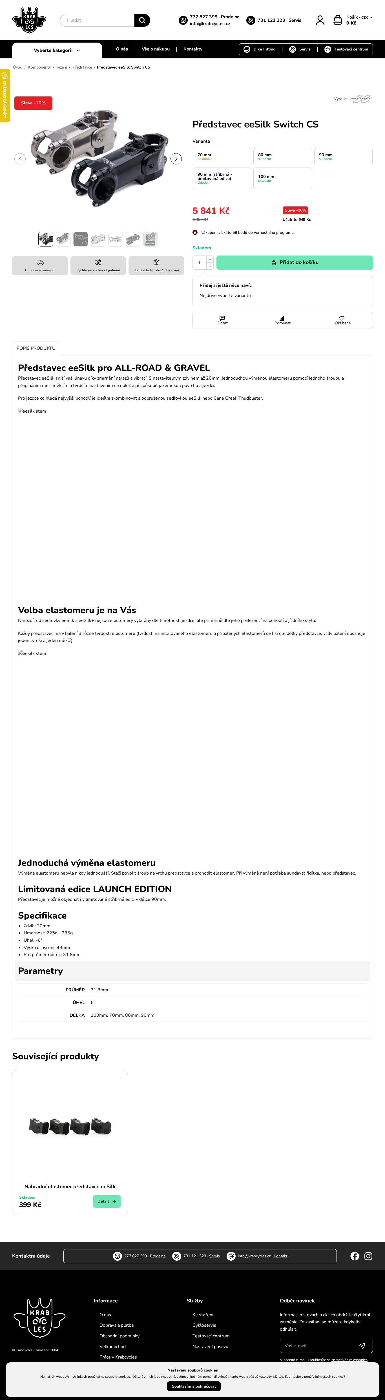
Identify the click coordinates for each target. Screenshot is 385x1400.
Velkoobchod (112, 1347)
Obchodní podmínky (119, 1336)
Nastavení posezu (210, 1347)
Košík (352, 17)
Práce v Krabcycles (118, 1357)
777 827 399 (204, 17)
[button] (176, 158)
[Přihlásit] (320, 20)
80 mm (265, 156)
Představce (82, 67)
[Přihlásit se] (362, 1346)
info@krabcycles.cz (210, 24)
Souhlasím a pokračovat (194, 1386)
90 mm (326, 156)
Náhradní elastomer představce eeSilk (70, 1186)
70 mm (204, 156)
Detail (103, 1201)
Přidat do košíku (299, 262)
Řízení (62, 67)
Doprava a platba (116, 1325)
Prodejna (230, 17)
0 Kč (351, 23)
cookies (338, 1376)
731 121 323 (272, 20)
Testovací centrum (351, 49)
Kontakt (280, 1256)
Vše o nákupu (156, 49)
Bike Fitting (264, 49)
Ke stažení (203, 1315)
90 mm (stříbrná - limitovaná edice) (215, 178)
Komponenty (39, 67)
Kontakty (192, 49)
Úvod (17, 67)
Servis (295, 20)
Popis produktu (36, 348)
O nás (122, 49)
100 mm (266, 178)
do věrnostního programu (271, 232)
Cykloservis (204, 1325)
